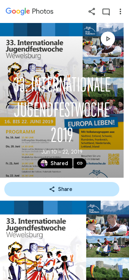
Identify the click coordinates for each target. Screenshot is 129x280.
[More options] (120, 11)
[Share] (92, 11)
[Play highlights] (107, 38)
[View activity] (106, 11)
